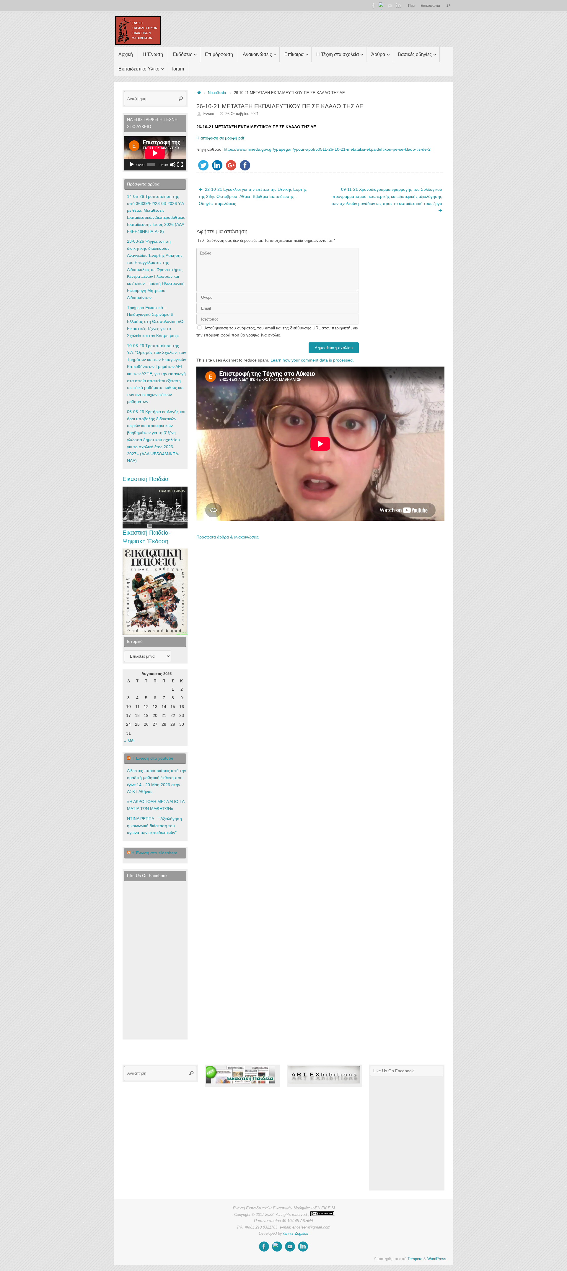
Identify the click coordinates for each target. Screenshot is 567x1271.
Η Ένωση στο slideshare (154, 852)
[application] (155, 153)
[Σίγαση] (173, 165)
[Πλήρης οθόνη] (180, 165)
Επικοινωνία (430, 6)
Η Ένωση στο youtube (152, 758)
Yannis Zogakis (295, 1233)
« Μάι (129, 740)
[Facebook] (373, 5)
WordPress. (437, 1259)
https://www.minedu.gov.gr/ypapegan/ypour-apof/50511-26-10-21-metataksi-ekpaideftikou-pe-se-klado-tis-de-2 (327, 149)
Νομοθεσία (217, 93)
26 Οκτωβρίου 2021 (242, 114)
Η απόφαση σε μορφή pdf (220, 138)
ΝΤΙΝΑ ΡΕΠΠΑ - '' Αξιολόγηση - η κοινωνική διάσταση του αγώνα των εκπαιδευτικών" (156, 825)
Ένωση (209, 114)
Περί (411, 6)
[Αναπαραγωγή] (132, 165)
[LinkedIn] (398, 5)
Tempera (415, 1259)
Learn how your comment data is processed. (312, 360)
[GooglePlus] (382, 5)
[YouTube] (390, 5)
